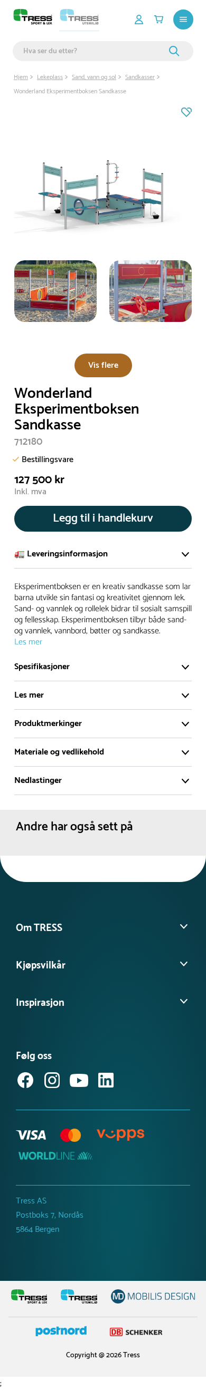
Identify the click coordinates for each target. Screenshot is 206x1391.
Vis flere (103, 365)
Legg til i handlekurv (103, 518)
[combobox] (94, 51)
